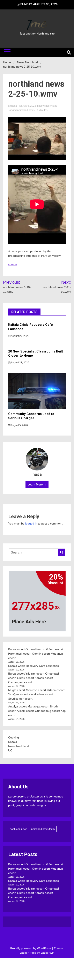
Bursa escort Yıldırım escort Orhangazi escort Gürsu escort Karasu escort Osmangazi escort (33, 678)
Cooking (13, 737)
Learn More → (37, 484)
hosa (14, 105)
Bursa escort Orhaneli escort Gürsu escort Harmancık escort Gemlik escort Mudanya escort (35, 654)
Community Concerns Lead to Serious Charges (31, 416)
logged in (31, 523)
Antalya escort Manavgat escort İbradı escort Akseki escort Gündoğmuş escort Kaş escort (37, 711)
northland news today (43, 829)
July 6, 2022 (29, 105)
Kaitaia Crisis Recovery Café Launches (33, 665)
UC (10, 750)
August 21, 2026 (19, 362)
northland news (26, 110)
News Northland (48, 105)
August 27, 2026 (19, 336)
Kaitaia (12, 741)
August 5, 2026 (19, 425)
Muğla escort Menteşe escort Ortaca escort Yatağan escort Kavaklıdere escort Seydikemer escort (36, 694)
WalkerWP (47, 952)
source (12, 264)
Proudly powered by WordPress (31, 948)
